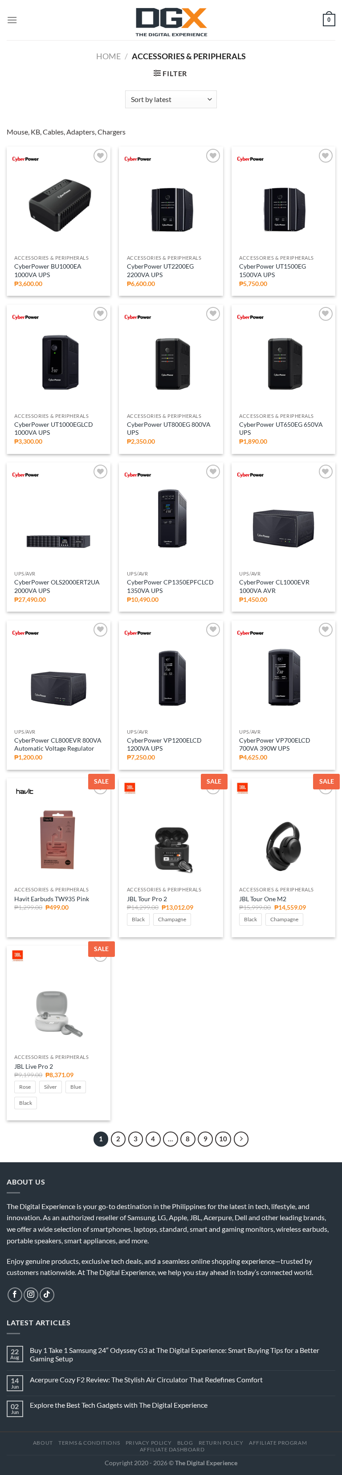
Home (108, 56)
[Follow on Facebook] (15, 1294)
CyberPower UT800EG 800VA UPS (169, 429)
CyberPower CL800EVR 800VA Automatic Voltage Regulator (58, 744)
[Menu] (12, 20)
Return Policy (221, 1442)
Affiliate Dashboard (172, 1449)
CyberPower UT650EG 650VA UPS (281, 429)
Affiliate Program (278, 1442)
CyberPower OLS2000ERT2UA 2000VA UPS (57, 586)
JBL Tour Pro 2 (147, 899)
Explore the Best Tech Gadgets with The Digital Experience (119, 1405)
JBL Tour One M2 (262, 899)
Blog (185, 1442)
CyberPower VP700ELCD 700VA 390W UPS (274, 744)
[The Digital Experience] (171, 20)
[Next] (241, 1139)
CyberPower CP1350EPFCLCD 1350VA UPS (170, 586)
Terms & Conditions (89, 1442)
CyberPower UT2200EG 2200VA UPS (160, 270)
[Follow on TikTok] (47, 1294)
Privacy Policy (149, 1442)
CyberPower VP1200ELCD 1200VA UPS (164, 744)
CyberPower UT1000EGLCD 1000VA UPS (53, 429)
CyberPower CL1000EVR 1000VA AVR (274, 586)
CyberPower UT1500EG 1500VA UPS (272, 270)
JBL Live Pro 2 (33, 1066)
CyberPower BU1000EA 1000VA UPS (47, 270)
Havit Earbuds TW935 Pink (51, 899)
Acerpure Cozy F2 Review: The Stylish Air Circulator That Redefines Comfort (146, 1379)
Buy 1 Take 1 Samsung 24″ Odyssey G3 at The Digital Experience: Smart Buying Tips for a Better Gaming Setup (174, 1354)
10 (223, 1139)
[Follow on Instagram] (31, 1294)
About (43, 1442)
